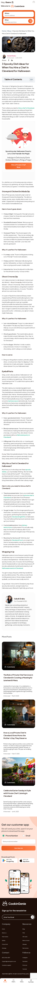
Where (7, 13)
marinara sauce (13, 401)
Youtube (24, 969)
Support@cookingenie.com (9, 961)
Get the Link (18, 848)
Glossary (24, 944)
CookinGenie (5, 973)
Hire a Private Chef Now (18, 166)
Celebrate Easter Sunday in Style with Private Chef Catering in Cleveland (17, 793)
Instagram (25, 957)
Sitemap (4, 948)
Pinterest (24, 965)
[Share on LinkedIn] (12, 60)
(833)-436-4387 (6, 957)
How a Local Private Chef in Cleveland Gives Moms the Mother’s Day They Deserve (15, 735)
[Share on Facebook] (9, 60)
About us (4, 932)
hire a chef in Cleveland (26, 108)
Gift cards (24, 936)
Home (4, 31)
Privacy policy (25, 973)
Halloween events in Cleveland (12, 568)
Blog (9, 31)
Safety (3, 940)
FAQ (23, 932)
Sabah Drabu (11, 56)
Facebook (24, 961)
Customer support (6, 965)
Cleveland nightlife (18, 517)
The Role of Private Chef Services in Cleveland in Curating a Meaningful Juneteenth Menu (18, 677)
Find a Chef (5, 944)
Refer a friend (25, 940)
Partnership (25, 948)
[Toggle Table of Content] (30, 79)
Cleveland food (17, 540)
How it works (5, 936)
